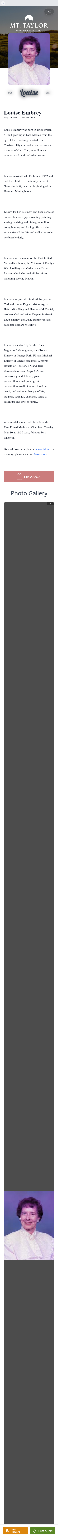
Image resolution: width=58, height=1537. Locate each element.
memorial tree (43, 449)
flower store (40, 454)
